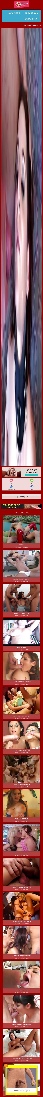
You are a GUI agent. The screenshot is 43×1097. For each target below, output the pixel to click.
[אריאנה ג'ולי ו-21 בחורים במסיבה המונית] (21, 769)
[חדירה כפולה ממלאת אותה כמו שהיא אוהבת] (21, 872)
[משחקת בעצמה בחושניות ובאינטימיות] (21, 1043)
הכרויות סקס (31, 18)
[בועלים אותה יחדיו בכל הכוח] (21, 598)
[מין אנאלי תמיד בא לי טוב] (21, 700)
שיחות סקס (14, 12)
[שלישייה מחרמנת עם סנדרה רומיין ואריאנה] (21, 940)
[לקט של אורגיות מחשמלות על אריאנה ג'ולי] (21, 1009)
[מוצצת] (21, 529)
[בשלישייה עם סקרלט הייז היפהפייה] (21, 666)
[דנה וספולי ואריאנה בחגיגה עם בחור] (21, 563)
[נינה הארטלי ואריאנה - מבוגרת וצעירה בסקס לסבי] (21, 837)
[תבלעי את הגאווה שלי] (21, 974)
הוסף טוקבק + (21, 496)
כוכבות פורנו (31, 12)
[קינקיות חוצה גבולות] (21, 803)
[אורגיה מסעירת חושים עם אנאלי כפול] (21, 906)
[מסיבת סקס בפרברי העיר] (21, 735)
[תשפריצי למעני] (21, 632)
